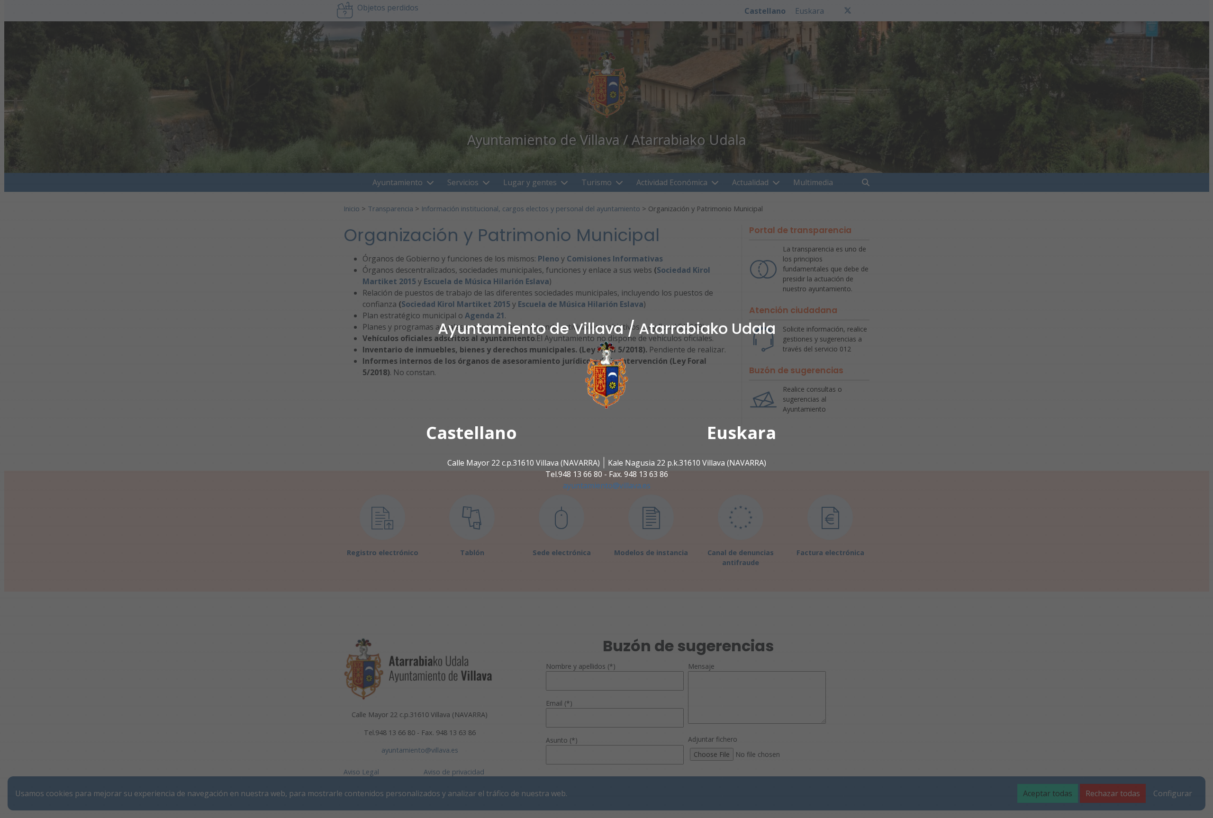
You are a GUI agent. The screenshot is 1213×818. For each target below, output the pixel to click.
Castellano (471, 432)
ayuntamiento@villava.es (607, 485)
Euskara (741, 432)
